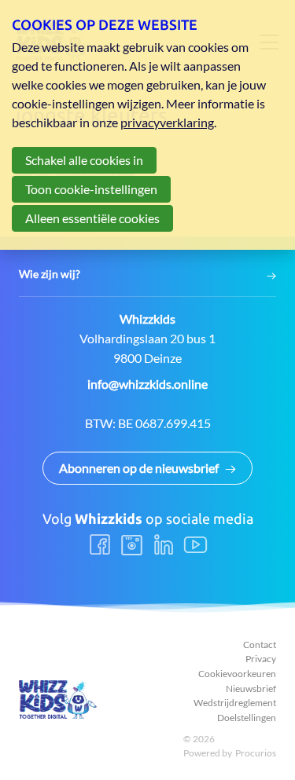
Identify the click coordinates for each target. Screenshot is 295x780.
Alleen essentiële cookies (92, 218)
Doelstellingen (246, 717)
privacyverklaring (167, 122)
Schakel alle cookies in (84, 159)
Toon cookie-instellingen (91, 188)
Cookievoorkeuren (237, 673)
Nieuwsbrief (251, 688)
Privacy (260, 659)
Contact (259, 644)
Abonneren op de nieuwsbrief (139, 467)
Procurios (255, 753)
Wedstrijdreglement (235, 703)
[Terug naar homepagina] (58, 699)
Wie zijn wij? (49, 274)
